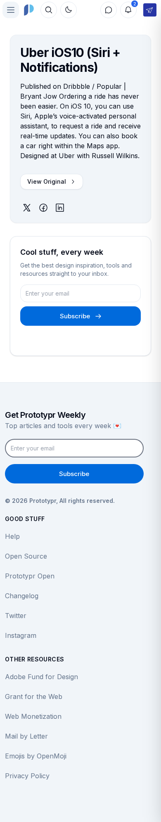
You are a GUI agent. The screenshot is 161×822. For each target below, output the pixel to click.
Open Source (26, 556)
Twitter (15, 615)
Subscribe (75, 316)
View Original (46, 181)
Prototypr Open (29, 576)
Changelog (21, 596)
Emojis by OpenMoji (35, 756)
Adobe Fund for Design (41, 677)
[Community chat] (108, 10)
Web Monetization (33, 716)
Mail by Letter (26, 736)
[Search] (48, 10)
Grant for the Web (33, 696)
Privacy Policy (27, 776)
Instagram (20, 635)
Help (12, 536)
